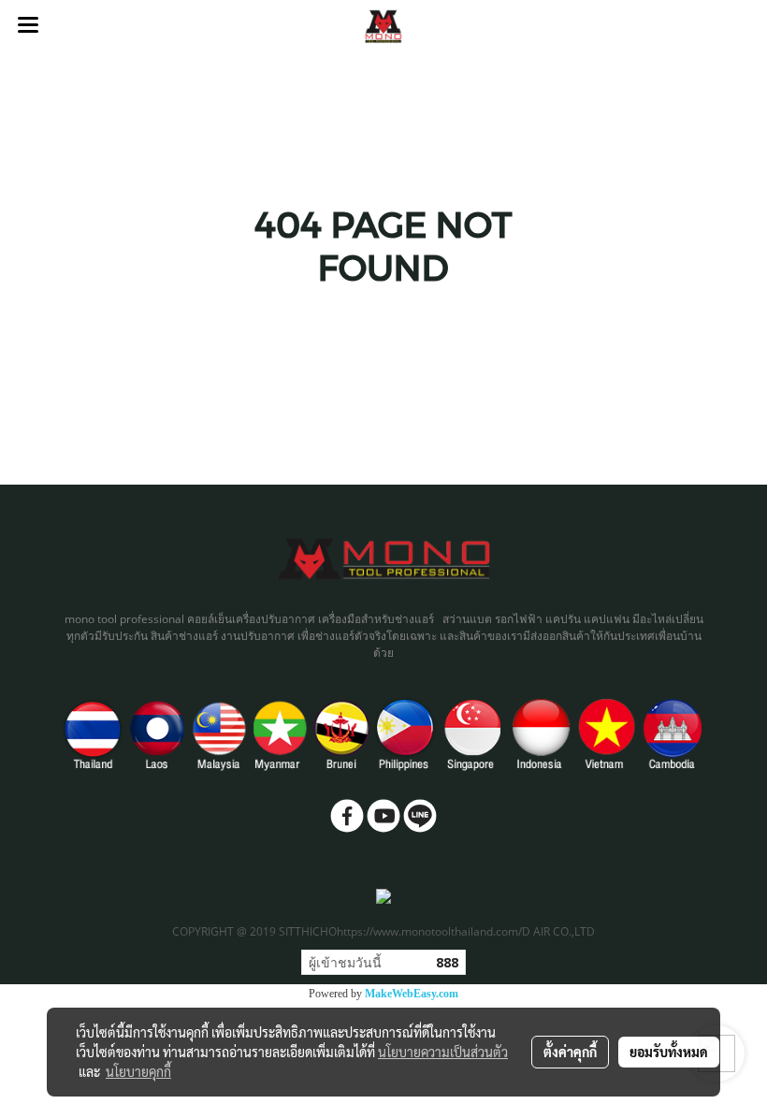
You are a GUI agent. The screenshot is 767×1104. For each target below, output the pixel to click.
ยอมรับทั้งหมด (669, 1051)
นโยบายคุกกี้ (138, 1071)
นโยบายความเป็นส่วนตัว (443, 1051)
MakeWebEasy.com (411, 993)
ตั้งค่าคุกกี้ (570, 1051)
